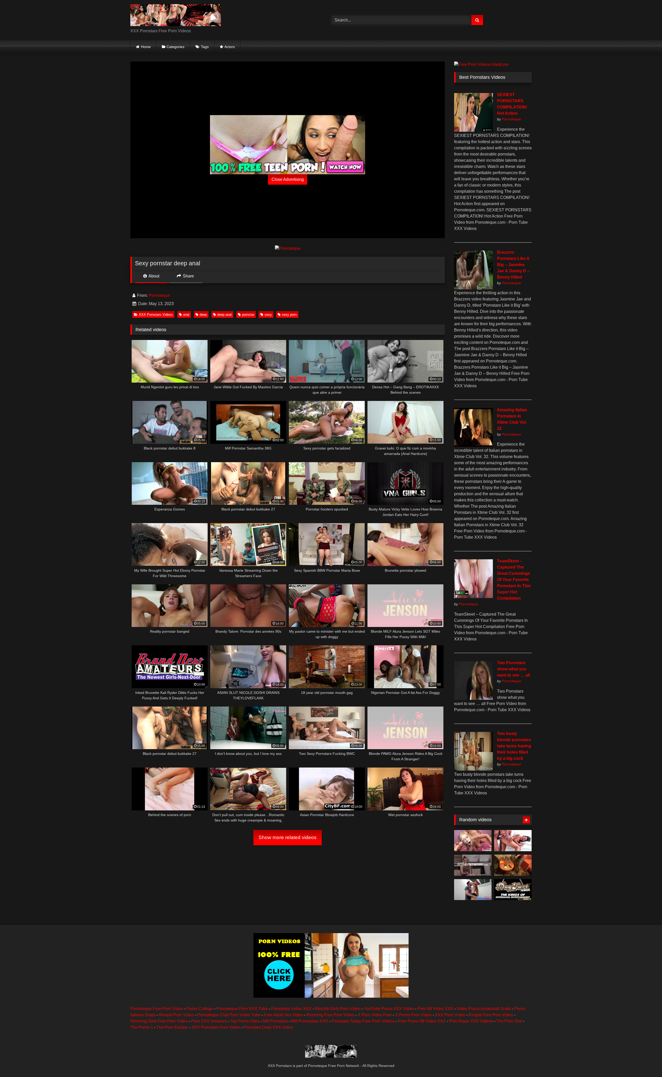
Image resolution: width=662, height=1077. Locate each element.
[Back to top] (646, 1062)
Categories (175, 47)
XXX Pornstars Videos (156, 314)
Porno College (199, 1008)
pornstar (248, 314)
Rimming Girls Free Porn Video (159, 1021)
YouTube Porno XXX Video (389, 1008)
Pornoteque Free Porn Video (156, 1008)
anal (186, 314)
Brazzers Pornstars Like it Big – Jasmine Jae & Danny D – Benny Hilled (513, 264)
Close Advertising (288, 179)
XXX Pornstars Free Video (215, 1027)
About (153, 276)
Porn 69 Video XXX (435, 1008)
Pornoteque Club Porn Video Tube (229, 1015)
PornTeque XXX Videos (471, 1021)
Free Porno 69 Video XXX (422, 1021)
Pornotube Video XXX (291, 1008)
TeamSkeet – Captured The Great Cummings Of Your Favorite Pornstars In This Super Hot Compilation (514, 579)
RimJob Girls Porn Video (337, 1008)
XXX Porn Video (450, 1015)
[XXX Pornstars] (175, 16)
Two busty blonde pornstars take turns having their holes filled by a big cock (514, 746)
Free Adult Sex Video (283, 1015)
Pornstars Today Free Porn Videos (363, 1021)
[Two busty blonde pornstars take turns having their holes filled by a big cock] (473, 769)
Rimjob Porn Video (176, 1015)
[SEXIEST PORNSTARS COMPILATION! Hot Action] (473, 130)
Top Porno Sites (244, 1021)
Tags (205, 47)
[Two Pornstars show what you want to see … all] (473, 698)
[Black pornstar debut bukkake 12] (513, 889)
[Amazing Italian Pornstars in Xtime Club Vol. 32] (473, 445)
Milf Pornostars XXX (309, 1021)
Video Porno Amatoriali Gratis (484, 1008)
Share (188, 276)
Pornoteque (159, 295)
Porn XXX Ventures (209, 1021)
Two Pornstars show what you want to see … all (513, 669)
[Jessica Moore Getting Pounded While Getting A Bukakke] (473, 840)
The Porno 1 (141, 1027)
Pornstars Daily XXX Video (268, 1027)
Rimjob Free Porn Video (491, 1015)
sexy (268, 314)
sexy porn (289, 314)
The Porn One (509, 1021)
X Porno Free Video (413, 1015)
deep (203, 314)
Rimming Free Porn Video (330, 1015)
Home (146, 47)
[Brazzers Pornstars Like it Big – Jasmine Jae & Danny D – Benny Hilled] (473, 288)
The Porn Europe (172, 1027)
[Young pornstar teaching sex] (513, 865)
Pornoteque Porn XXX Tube (242, 1008)
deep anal (224, 314)
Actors (229, 47)
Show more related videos (288, 837)
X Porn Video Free (375, 1015)
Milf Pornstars (275, 1021)
